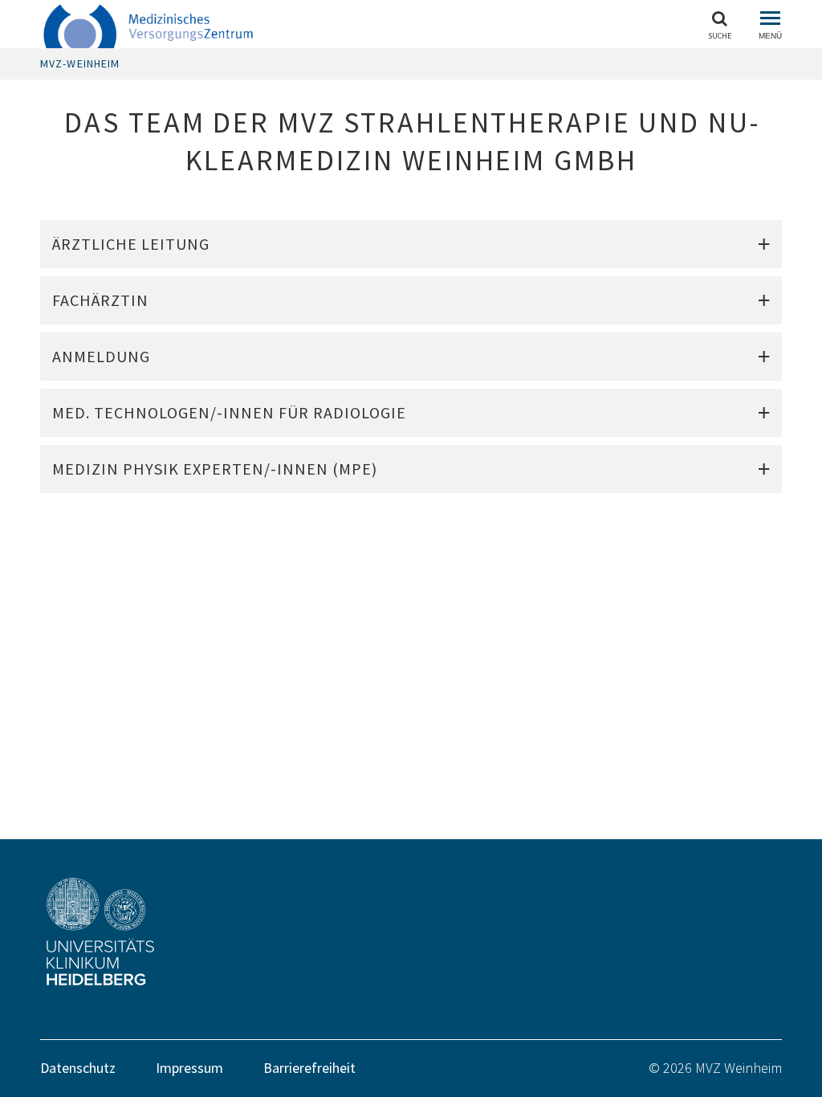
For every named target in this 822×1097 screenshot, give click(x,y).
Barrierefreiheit (309, 1067)
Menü (770, 35)
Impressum (189, 1067)
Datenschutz (78, 1067)
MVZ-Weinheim (80, 63)
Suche (719, 35)
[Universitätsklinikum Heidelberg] (182, 931)
